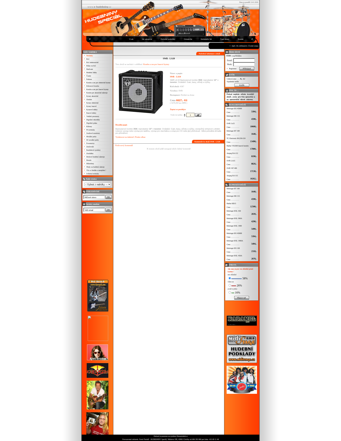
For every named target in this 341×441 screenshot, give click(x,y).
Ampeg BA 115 (232, 176)
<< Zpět (232, 46)
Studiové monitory (93, 133)
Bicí (87, 59)
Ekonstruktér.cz (182, 436)
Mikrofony (90, 164)
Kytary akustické (92, 96)
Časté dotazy (224, 39)
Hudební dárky (91, 72)
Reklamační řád (206, 39)
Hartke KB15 (231, 203)
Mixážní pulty (91, 137)
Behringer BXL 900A (234, 218)
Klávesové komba (92, 86)
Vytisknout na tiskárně (124, 137)
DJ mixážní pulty (92, 140)
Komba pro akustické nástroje (96, 93)
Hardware (89, 69)
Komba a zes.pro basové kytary (97, 89)
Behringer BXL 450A (234, 256)
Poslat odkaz (140, 137)
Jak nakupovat (147, 39)
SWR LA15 (231, 161)
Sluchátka (89, 153)
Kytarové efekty (92, 110)
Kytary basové (91, 106)
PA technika (90, 130)
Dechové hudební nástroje (95, 157)
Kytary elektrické (92, 103)
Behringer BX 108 (233, 248)
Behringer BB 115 (233, 116)
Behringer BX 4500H (234, 108)
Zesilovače (90, 147)
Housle (88, 160)
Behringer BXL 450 (234, 211)
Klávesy (89, 126)
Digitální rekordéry (93, 120)
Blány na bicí (91, 66)
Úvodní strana (253, 46)
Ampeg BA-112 (232, 153)
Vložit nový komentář (124, 145)
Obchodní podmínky (168, 39)
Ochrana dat (188, 39)
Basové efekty (91, 113)
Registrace (232, 69)
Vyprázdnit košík (233, 82)
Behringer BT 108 (233, 131)
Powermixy (90, 143)
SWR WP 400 (232, 168)
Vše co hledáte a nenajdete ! (96, 170)
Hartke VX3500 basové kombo (238, 146)
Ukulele (89, 99)
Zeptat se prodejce (178, 109)
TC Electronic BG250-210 (236, 138)
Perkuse (89, 79)
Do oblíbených (241, 46)
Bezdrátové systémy (93, 150)
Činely (88, 76)
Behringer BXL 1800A (235, 241)
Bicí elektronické (92, 62)
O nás (131, 39)
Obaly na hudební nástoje (95, 167)
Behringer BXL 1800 (234, 226)
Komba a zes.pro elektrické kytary (98, 83)
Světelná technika (92, 174)
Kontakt (240, 39)
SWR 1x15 (231, 123)
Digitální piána (91, 123)
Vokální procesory (92, 116)
